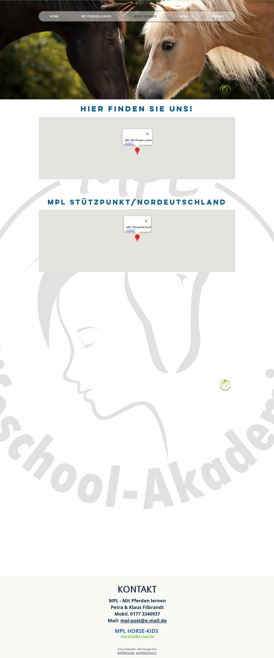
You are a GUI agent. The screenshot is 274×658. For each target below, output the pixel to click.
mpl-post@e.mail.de (143, 620)
